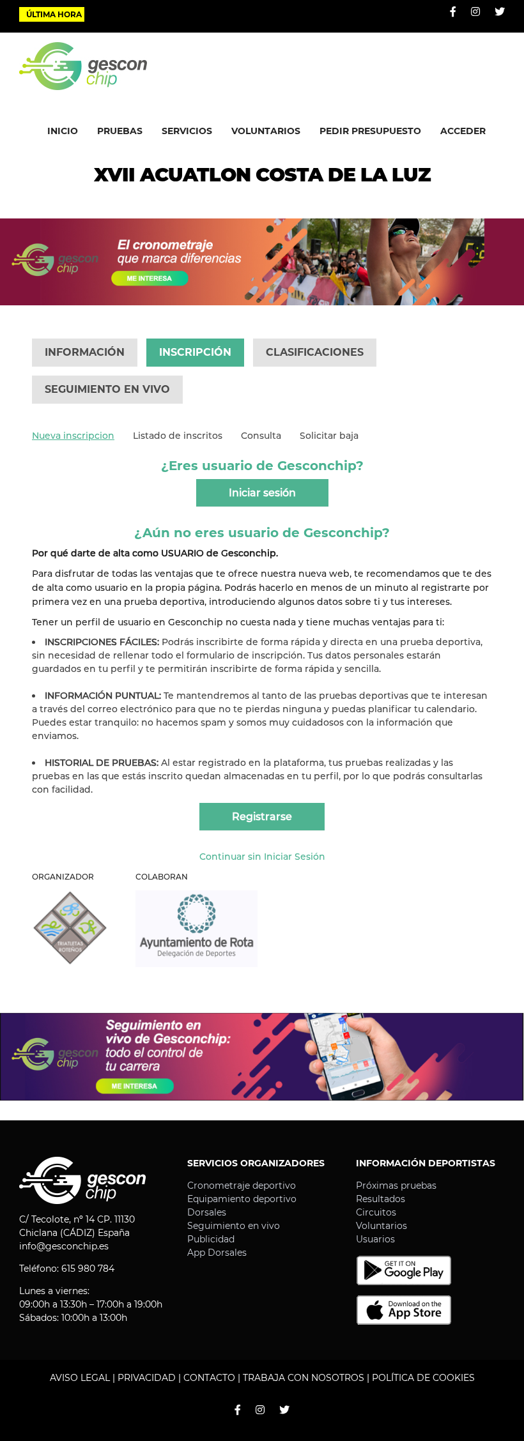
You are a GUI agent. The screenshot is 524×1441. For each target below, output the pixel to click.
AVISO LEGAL (80, 1378)
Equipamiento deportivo (242, 1199)
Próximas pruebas (396, 1185)
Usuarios (375, 1239)
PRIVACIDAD (147, 1378)
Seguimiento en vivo (233, 1225)
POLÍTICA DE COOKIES (423, 1378)
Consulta (261, 435)
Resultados (380, 1199)
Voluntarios (381, 1225)
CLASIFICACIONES (315, 352)
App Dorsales (217, 1252)
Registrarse (262, 817)
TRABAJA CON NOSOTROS (303, 1378)
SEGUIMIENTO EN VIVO (107, 389)
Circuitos (376, 1212)
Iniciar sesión (262, 493)
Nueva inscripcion (73, 435)
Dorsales (206, 1212)
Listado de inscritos (177, 435)
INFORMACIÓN (85, 352)
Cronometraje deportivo (241, 1185)
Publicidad (211, 1239)
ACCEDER (463, 131)
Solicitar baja (329, 435)
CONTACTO (209, 1378)
